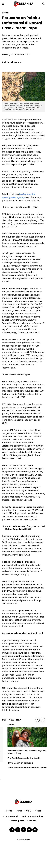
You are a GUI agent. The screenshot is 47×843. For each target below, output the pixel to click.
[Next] (43, 720)
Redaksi (32, 821)
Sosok (38, 811)
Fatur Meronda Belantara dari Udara (21, 767)
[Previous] (38, 720)
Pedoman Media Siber (32, 816)
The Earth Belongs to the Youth (18, 758)
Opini (28, 811)
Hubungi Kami (18, 821)
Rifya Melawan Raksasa (14, 762)
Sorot (19, 811)
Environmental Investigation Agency (18, 196)
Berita (9, 811)
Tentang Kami (11, 816)
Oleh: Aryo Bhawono (11, 62)
